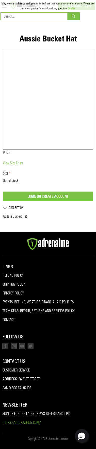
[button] (82, 436)
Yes (70, 8)
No (73, 8)
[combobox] (32, 16)
